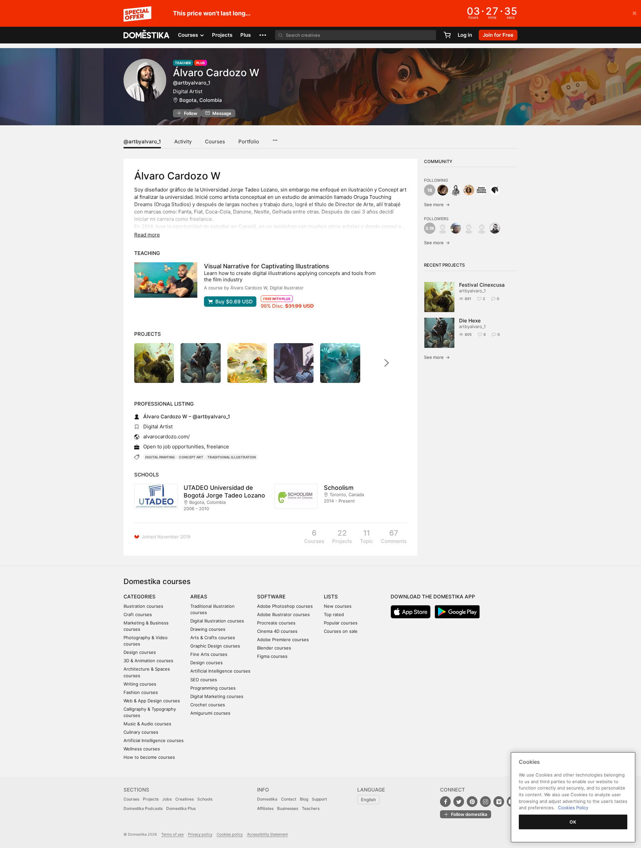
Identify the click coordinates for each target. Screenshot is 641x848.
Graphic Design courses (215, 646)
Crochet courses (207, 704)
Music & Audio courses (147, 723)
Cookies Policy (573, 807)
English (368, 799)
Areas (198, 596)
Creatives (184, 799)
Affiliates (265, 808)
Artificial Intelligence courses (154, 740)
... (274, 138)
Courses (215, 141)
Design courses (140, 652)
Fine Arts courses (208, 654)
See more (437, 204)
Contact (288, 799)
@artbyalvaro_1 (142, 141)
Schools (204, 799)
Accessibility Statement (267, 834)
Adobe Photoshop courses (285, 606)
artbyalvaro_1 (472, 290)
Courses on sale (341, 631)
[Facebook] (445, 801)
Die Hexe (470, 320)
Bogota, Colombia (200, 100)
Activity (183, 141)
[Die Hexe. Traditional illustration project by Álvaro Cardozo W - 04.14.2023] (200, 363)
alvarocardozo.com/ (166, 436)
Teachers (310, 808)
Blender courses (274, 648)
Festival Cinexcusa (482, 285)
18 (429, 190)
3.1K (429, 228)
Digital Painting (160, 457)
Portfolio (248, 141)
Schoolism (339, 487)
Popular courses (341, 622)
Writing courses (140, 684)
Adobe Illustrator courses (283, 614)
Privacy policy (200, 834)
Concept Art (191, 457)
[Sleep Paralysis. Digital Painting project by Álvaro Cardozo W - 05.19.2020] (293, 363)
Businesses (287, 808)
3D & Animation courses (148, 660)
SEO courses (203, 679)
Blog (304, 799)
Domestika (267, 799)
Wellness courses (142, 748)
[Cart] (447, 35)
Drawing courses (207, 629)
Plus (245, 35)
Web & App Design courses (152, 700)
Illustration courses (143, 606)
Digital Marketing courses (216, 696)
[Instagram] (485, 801)
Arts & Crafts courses (212, 637)
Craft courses (138, 614)
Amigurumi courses (210, 713)
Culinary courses (141, 732)
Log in (465, 35)
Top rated (334, 614)
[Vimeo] (498, 801)
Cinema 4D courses (277, 631)
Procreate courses (276, 622)
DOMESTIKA (147, 35)
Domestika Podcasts (143, 808)
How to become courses (149, 757)
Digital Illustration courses (217, 620)
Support (319, 799)
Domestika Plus (181, 808)
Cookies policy (230, 834)
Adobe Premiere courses (283, 639)
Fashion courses (141, 692)
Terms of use (172, 834)
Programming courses (213, 688)
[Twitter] (458, 801)
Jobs (167, 799)
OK (573, 822)
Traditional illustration (231, 457)
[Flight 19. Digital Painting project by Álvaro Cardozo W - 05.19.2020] (340, 363)
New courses (338, 606)
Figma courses (272, 656)
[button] (263, 35)
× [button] (634, 12)
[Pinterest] (472, 801)
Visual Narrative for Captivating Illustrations (266, 266)
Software (271, 596)
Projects (222, 35)
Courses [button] (188, 35)
